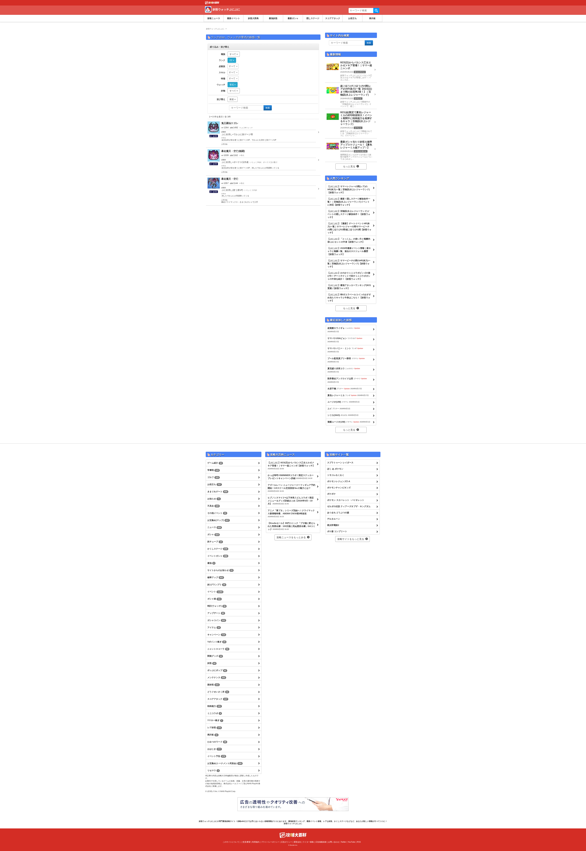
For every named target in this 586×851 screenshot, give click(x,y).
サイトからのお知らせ (220, 570)
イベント (214, 591)
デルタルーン (333, 519)
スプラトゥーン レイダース (340, 462)
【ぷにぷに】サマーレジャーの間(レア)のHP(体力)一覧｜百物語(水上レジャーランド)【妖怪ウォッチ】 (348, 189)
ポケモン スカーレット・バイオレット (345, 500)
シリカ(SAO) (342, 415)
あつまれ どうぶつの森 (338, 512)
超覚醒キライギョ (343, 329)
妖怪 (211, 663)
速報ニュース (213, 18)
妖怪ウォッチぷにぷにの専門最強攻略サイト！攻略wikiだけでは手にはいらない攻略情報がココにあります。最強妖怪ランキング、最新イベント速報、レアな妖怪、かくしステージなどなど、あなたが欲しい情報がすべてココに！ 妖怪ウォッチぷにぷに (293, 822)
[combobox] (233, 66)
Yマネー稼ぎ (214, 720)
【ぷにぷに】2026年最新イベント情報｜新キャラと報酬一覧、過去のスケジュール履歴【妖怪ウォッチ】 (349, 251)
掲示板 (372, 18)
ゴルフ (213, 477)
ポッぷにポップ (216, 670)
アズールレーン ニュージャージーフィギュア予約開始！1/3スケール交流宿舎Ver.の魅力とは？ (291, 488)
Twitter (343, 842)
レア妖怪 (214, 727)
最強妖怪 (273, 18)
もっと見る (349, 166)
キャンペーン (216, 634)
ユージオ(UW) (343, 402)
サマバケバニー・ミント (345, 350)
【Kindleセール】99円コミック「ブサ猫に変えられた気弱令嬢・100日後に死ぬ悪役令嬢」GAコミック (291, 526)
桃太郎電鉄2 (333, 525)
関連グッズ (214, 656)
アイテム (213, 627)
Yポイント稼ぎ (216, 642)
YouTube (351, 842)
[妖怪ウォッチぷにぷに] (249, 13)
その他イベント (216, 513)
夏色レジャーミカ (348, 395)
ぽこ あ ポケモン (335, 469)
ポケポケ (331, 494)
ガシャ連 (214, 599)
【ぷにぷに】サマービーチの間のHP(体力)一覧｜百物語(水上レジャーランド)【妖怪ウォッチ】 (348, 263)
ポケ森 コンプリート (337, 531)
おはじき (214, 749)
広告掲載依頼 (320, 842)
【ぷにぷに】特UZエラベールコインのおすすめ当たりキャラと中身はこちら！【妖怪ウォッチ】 (349, 297)
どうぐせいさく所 (217, 692)
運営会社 (297, 842)
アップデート (215, 613)
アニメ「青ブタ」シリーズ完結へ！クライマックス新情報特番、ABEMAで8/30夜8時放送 (291, 513)
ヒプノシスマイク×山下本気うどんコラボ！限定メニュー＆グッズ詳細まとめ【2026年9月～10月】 (291, 500)
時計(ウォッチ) (216, 606)
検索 (376, 10)
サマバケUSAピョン (344, 340)
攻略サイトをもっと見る (350, 539)
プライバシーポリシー (270, 842)
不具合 (213, 506)
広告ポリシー (286, 842)
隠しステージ (312, 18)
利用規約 (255, 842)
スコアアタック (332, 18)
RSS (359, 842)
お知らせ (213, 498)
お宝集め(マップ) (218, 520)
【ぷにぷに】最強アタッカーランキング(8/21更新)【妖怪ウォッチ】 (349, 286)
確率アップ (215, 577)
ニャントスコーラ (217, 649)
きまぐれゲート (217, 491)
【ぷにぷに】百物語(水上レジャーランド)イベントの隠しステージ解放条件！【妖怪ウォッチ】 (348, 214)
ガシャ (213, 534)
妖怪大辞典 (253, 18)
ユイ (338, 408)
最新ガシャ (293, 18)
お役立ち (352, 18)
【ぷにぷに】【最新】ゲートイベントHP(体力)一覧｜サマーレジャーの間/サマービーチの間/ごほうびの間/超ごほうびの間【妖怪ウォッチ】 (349, 228)
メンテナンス (216, 677)
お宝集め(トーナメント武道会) (224, 763)
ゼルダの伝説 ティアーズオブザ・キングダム (349, 506)
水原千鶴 (344, 388)
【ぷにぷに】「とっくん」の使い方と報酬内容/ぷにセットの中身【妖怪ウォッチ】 (348, 240)
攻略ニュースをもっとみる (291, 537)
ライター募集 (308, 842)
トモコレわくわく (335, 475)
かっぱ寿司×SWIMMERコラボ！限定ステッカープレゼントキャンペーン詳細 (291, 476)
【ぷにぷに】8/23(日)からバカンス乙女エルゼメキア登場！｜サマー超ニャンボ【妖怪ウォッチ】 (291, 465)
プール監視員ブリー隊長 (346, 360)
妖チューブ (214, 541)
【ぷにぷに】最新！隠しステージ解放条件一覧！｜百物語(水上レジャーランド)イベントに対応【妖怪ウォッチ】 (348, 201)
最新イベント (233, 18)
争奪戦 (213, 470)
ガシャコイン (216, 620)
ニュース (214, 527)
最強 (210, 563)
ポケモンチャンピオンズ (339, 487)
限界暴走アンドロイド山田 (347, 380)
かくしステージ (217, 549)
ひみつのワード (216, 742)
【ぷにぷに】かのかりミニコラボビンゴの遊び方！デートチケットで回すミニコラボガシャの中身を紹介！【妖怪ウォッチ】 (348, 276)
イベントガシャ (217, 556)
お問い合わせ (333, 842)
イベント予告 (216, 756)
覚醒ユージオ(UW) (348, 422)
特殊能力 (214, 706)
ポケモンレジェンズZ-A (338, 481)
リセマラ (213, 770)
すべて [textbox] (232, 66)
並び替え (221, 99)
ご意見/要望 (245, 842)
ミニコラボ (214, 713)
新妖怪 (213, 684)
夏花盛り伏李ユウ (343, 370)
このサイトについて (231, 842)
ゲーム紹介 (214, 463)
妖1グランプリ (216, 584)
